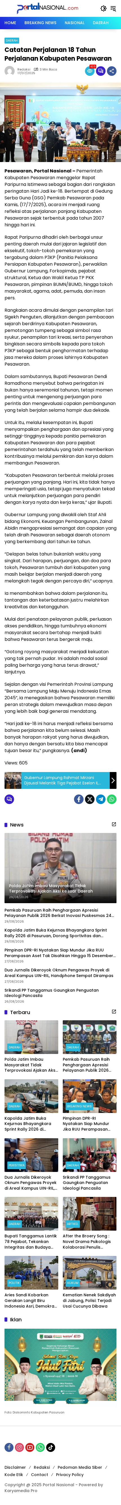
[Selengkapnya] (113, 824)
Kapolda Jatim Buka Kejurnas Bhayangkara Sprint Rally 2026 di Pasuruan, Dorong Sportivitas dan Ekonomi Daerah (56, 933)
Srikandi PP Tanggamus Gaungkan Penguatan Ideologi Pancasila (52, 993)
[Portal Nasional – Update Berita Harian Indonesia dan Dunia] (50, 8)
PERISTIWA (16, 1165)
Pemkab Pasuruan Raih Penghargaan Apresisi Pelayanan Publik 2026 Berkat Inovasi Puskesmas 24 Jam (58, 913)
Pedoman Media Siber (80, 1467)
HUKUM (73, 1283)
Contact (39, 1474)
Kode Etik (14, 1474)
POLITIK (14, 1283)
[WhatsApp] (111, 799)
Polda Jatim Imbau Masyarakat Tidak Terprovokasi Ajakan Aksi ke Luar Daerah (30, 1065)
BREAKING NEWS (79, 1106)
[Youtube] (29, 1447)
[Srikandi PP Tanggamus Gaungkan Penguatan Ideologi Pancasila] (89, 1155)
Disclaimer (15, 1467)
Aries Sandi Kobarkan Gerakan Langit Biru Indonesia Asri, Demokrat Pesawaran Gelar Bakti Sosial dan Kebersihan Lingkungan (30, 1300)
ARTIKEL (73, 1224)
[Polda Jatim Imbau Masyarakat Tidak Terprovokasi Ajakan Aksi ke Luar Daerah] (31, 1037)
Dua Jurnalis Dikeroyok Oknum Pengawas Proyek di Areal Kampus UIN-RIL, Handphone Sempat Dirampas (59, 972)
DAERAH (12, 40)
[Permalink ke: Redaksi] (11, 71)
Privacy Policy (70, 1474)
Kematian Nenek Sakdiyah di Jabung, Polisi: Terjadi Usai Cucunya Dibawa (89, 1300)
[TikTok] (50, 1447)
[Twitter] (90, 799)
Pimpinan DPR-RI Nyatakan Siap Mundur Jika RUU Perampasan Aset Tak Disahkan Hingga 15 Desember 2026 (59, 953)
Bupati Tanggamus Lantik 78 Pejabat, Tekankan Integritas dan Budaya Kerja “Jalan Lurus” (31, 1241)
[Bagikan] (111, 71)
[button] (103, 8)
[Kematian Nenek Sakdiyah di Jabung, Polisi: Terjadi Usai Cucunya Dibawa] (89, 1273)
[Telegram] (101, 799)
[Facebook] (79, 799)
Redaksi (23, 69)
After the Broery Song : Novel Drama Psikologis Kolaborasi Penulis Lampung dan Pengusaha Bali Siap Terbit (89, 1241)
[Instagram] (19, 1447)
